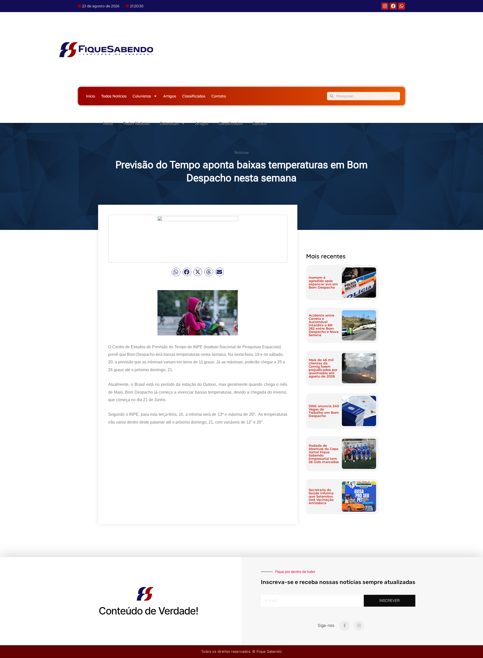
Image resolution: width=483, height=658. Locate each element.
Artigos (169, 96)
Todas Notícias (114, 96)
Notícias (241, 152)
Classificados (193, 96)
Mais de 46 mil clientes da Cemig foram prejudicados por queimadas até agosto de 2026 (323, 368)
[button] (176, 272)
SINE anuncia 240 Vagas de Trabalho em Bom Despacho (324, 411)
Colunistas (142, 96)
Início (90, 96)
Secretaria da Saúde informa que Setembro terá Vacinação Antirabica (321, 496)
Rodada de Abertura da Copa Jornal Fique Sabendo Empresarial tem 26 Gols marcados (324, 453)
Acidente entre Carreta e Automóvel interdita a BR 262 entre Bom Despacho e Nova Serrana (324, 325)
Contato (218, 96)
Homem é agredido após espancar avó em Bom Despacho (323, 282)
